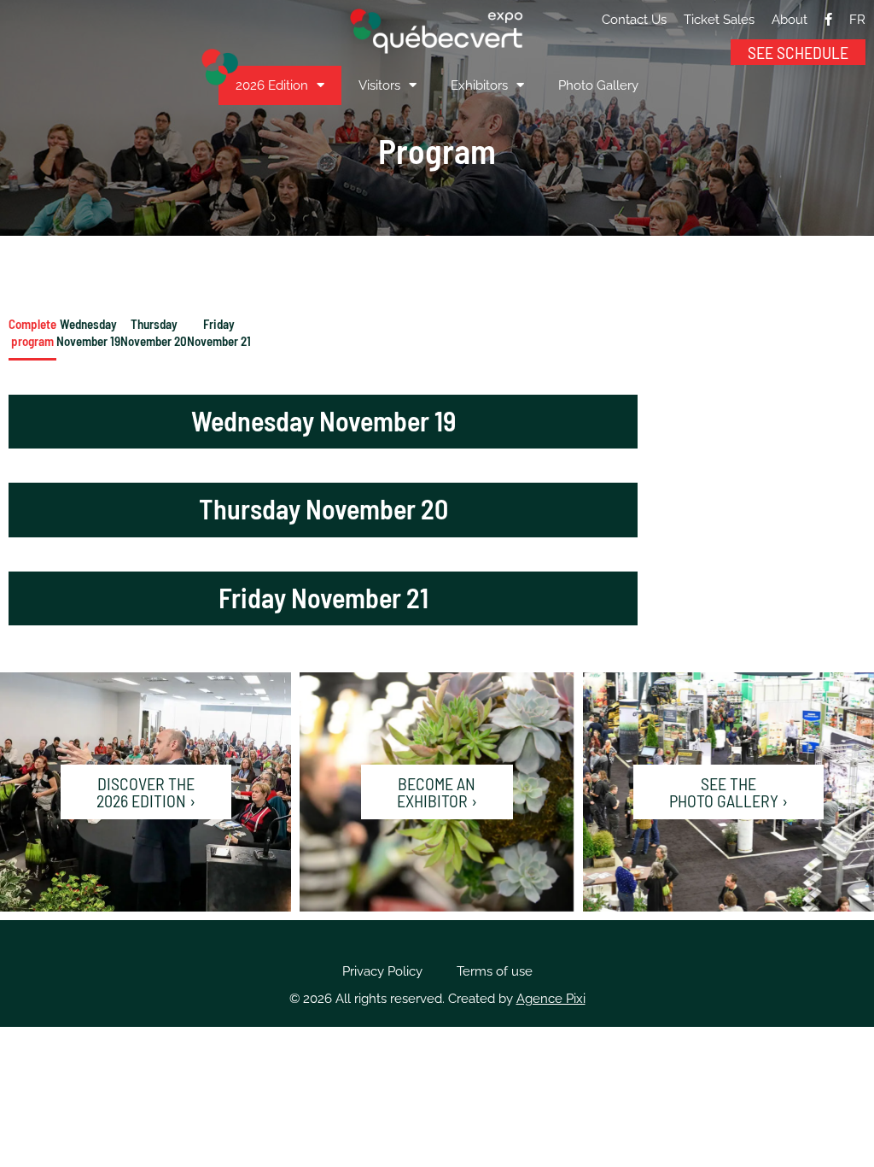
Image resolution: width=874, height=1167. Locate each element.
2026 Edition (272, 85)
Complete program (32, 332)
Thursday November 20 (153, 332)
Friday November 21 (219, 332)
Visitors (379, 85)
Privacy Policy (382, 971)
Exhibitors (479, 85)
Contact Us (634, 19)
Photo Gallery (598, 85)
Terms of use (495, 971)
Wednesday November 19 (88, 332)
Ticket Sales (719, 19)
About (789, 19)
